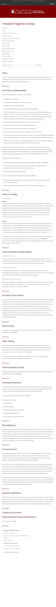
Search (51, 4)
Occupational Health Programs (11, 530)
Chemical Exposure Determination (11, 38)
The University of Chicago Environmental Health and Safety (28, 12)
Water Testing (5, 46)
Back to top (5, 86)
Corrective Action (6, 56)
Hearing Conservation (9, 540)
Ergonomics (6, 538)
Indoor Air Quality (6, 35)
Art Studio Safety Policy (9, 533)
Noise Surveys (5, 43)
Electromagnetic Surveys (8, 48)
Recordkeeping (6, 53)
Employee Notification (8, 51)
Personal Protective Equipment (11, 546)
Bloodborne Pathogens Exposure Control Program (16, 535)
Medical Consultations (7, 58)
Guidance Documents (7, 61)
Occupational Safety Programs (11, 552)
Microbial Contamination (8, 40)
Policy (3, 30)
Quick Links (4, 4)
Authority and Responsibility (9, 33)
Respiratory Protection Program (11, 548)
